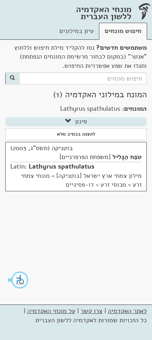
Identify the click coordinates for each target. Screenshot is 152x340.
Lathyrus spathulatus (61, 166)
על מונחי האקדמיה (51, 311)
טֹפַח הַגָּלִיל (127, 157)
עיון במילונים (76, 31)
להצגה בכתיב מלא (76, 134)
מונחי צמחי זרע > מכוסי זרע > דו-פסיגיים (81, 180)
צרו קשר (92, 311)
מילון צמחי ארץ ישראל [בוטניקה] (99, 175)
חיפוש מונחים (123, 31)
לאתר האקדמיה (127, 311)
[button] (18, 280)
